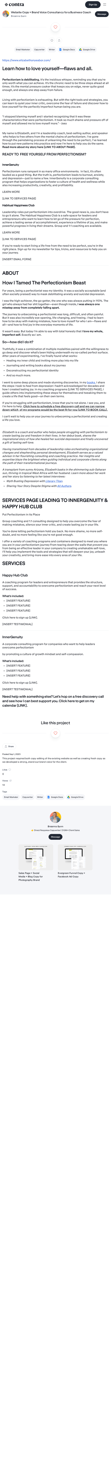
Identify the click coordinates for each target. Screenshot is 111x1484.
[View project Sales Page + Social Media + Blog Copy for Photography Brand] (35, 857)
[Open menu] (104, 5)
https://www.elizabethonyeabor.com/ (26, 60)
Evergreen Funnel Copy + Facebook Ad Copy (71, 875)
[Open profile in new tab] (5, 14)
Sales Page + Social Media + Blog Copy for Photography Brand (30, 876)
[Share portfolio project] (59, 40)
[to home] (14, 4)
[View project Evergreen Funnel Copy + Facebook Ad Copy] (75, 857)
